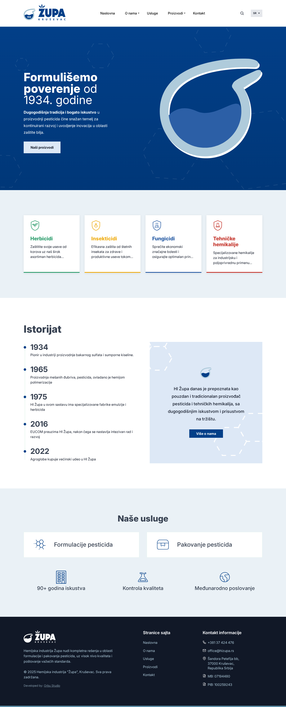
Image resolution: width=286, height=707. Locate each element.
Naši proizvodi (42, 147)
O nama (131, 13)
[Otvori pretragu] (242, 13)
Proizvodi (175, 13)
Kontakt (199, 13)
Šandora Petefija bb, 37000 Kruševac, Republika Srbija (223, 663)
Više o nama (206, 433)
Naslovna (107, 13)
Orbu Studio (52, 685)
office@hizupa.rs (221, 651)
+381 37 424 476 (221, 642)
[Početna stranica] (45, 13)
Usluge (152, 13)
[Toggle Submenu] (138, 13)
